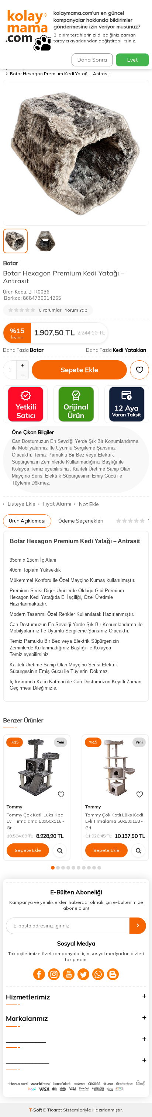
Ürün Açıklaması (27, 521)
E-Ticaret (52, 1110)
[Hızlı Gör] (60, 850)
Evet (132, 59)
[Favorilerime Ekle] (61, 794)
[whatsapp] (98, 974)
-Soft (36, 1110)
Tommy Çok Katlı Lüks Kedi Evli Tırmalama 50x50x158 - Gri (114, 821)
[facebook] (39, 974)
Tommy (14, 806)
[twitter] (83, 974)
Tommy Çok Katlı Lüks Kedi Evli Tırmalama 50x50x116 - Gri (36, 821)
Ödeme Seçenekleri (80, 521)
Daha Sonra (92, 59)
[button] (53, 868)
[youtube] (69, 974)
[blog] (113, 974)
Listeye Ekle (21, 503)
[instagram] (54, 974)
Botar (10, 263)
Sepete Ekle (79, 369)
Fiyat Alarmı (57, 503)
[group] (76, 152)
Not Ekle (89, 504)
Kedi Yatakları (129, 350)
